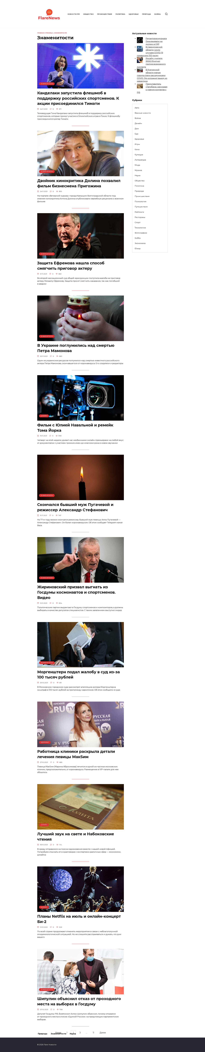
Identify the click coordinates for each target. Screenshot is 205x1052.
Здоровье (134, 14)
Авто (137, 108)
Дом (137, 128)
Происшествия (104, 14)
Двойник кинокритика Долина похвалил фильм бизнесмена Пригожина (78, 183)
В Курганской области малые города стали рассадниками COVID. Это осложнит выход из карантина (152, 75)
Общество (88, 14)
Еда (136, 134)
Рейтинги (139, 212)
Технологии (140, 228)
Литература (140, 160)
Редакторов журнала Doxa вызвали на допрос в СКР (156, 41)
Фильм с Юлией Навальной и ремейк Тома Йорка (75, 428)
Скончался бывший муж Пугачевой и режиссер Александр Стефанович (75, 507)
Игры (137, 144)
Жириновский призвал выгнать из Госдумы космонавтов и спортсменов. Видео (76, 592)
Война (157, 14)
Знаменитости (60, 33)
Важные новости (143, 113)
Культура (139, 154)
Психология (140, 201)
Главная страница (45, 33)
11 (93, 1033)
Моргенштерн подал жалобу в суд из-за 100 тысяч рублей (78, 675)
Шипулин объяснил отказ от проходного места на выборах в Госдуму (79, 1001)
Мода (137, 165)
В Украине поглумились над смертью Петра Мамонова (75, 348)
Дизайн (138, 123)
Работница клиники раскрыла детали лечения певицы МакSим (76, 754)
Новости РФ (74, 14)
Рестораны (140, 217)
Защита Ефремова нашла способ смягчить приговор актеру (70, 266)
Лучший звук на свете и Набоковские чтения (75, 837)
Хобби (138, 238)
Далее (103, 1033)
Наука (137, 175)
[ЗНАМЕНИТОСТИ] (80, 87)
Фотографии (141, 233)
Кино (137, 149)
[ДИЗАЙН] (80, 419)
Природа (146, 14)
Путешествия (141, 207)
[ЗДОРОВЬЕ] (80, 746)
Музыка (138, 170)
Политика (120, 14)
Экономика (140, 243)
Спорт (137, 222)
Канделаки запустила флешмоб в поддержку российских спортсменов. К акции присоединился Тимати (78, 98)
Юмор (138, 248)
